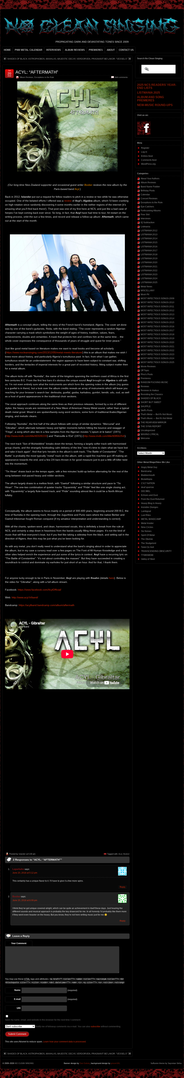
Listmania (145, 226)
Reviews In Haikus (150, 390)
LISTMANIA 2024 (149, 278)
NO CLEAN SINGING (24, 1063)
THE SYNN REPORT (151, 426)
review (68, 200)
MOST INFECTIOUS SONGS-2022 (157, 350)
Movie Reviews (148, 366)
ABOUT (111, 50)
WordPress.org (148, 164)
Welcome (145, 438)
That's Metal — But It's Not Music (156, 414)
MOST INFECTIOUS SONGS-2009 (157, 298)
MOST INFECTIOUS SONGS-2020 (157, 342)
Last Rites (146, 515)
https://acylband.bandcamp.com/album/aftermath (46, 605)
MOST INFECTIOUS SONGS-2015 (157, 322)
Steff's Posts (146, 410)
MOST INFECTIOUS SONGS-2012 (157, 310)
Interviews (146, 218)
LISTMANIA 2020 (149, 262)
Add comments (121, 77)
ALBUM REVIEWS (75, 50)
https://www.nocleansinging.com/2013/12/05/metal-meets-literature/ (44, 352)
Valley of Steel (148, 559)
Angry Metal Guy (149, 467)
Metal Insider (147, 523)
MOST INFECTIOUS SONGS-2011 (157, 306)
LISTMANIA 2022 (149, 270)
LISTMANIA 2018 (149, 254)
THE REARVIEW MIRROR (153, 422)
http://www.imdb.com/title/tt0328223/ (26, 436)
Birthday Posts (148, 190)
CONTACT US (126, 50)
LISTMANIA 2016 (149, 246)
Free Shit (145, 214)
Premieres (146, 378)
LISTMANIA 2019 (149, 258)
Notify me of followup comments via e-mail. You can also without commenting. (78, 1026)
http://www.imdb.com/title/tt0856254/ (104, 436)
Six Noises (146, 531)
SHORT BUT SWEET (151, 402)
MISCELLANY (148, 290)
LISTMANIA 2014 (149, 238)
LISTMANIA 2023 (149, 274)
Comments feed (149, 160)
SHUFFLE (146, 406)
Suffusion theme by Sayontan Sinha (166, 1063)
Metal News (146, 286)
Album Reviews (26, 77)
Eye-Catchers (147, 206)
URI (18, 1008)
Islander (22, 854)
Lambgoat (146, 511)
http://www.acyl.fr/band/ (25, 597)
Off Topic (145, 370)
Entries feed (147, 156)
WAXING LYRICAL (150, 434)
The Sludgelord (148, 543)
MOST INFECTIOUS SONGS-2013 (157, 314)
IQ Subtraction (148, 222)
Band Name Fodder (150, 186)
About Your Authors (150, 178)
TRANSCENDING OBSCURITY (156, 551)
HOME (7, 50)
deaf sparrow (147, 487)
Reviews (145, 386)
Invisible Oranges (149, 507)
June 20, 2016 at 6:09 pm (24, 900)
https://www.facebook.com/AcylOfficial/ (39, 589)
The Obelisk (147, 539)
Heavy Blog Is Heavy (151, 503)
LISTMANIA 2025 (149, 282)
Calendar (145, 194)
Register (145, 148)
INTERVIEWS (53, 50)
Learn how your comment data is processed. (64, 1041)
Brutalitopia (146, 479)
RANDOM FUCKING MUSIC (154, 382)
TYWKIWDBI (147, 555)
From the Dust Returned (152, 499)
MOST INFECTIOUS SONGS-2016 (157, 326)
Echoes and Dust (149, 495)
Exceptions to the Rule (44, 77)
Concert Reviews (149, 198)
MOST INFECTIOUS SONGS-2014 (157, 318)
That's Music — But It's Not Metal (156, 418)
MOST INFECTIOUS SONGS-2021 (157, 346)
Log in (144, 152)
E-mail (17, 999)
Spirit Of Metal (148, 535)
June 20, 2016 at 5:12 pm (24, 873)
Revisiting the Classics (152, 394)
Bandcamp (146, 471)
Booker (126, 854)
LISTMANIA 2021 (149, 266)
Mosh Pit (145, 294)
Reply (122, 887)
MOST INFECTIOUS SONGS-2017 (157, 330)
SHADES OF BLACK (151, 398)
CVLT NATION (148, 483)
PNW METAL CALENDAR (28, 50)
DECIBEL (145, 491)
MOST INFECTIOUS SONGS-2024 (157, 358)
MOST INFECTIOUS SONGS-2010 (157, 302)
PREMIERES (96, 50)
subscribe (95, 1026)
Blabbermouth (148, 475)
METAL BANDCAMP (151, 519)
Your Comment (18, 943)
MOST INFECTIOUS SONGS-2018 (157, 334)
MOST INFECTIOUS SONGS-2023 (157, 354)
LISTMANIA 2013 (149, 234)
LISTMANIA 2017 (149, 250)
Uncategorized (148, 430)
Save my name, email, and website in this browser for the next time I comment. (43, 1020)
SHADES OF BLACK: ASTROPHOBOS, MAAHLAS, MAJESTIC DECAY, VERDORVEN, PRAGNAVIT (55, 59)
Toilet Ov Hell (147, 547)
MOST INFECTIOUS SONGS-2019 (157, 338)
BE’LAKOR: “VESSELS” (115, 59)
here (111, 578)
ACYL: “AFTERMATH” (36, 72)
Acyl (120, 854)
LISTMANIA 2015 (149, 242)
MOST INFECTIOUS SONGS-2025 (157, 362)
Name (17, 990)
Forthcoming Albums (151, 210)
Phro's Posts (147, 374)
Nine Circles (147, 527)
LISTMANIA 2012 (149, 230)
